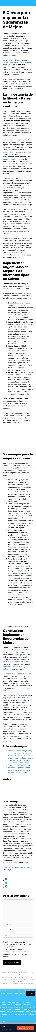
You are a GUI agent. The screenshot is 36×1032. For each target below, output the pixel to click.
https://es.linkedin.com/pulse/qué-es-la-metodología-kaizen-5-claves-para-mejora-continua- (20, 753)
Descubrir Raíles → (25, 1028)
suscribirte (20, 954)
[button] (34, 3)
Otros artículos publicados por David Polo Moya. (17, 868)
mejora (19, 200)
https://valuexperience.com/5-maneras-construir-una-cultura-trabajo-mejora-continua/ (20, 770)
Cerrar (2, 1021)
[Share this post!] (6, 880)
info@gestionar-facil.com (18, 972)
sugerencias (22, 655)
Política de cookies (26, 984)
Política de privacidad (10, 984)
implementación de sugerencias (17, 695)
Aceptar (30, 993)
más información (19, 993)
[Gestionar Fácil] (6, 3)
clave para (24, 566)
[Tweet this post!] (6, 884)
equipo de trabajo (10, 159)
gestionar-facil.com (13, 977)
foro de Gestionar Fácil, (16, 84)
